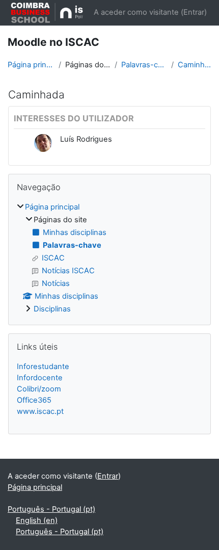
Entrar (193, 12)
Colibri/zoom (39, 389)
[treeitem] (109, 258)
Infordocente (40, 377)
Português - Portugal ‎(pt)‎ (51, 509)
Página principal (31, 64)
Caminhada (194, 64)
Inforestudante (43, 366)
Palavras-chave (144, 64)
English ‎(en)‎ (37, 520)
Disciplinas (52, 308)
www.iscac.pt (40, 411)
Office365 (34, 400)
